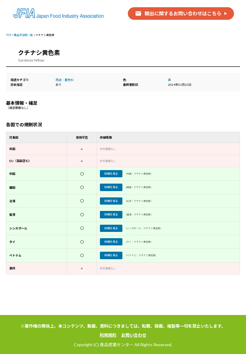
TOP (8, 35)
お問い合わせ (133, 335)
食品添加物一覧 (23, 35)
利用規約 (108, 335)
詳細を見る (111, 173)
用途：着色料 (65, 80)
